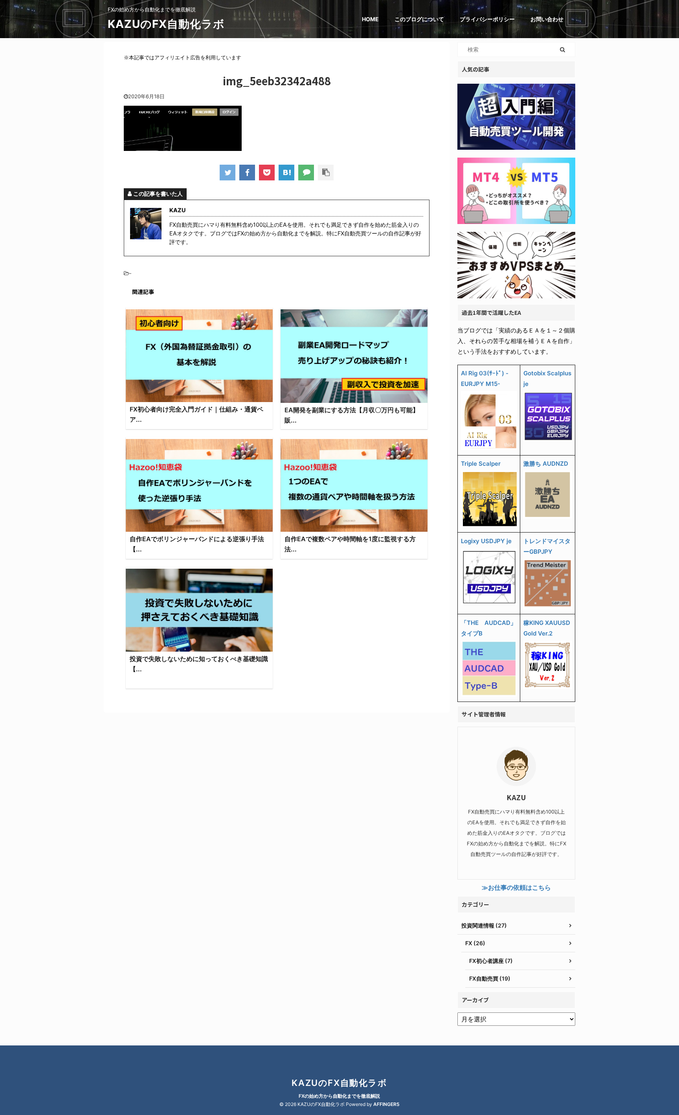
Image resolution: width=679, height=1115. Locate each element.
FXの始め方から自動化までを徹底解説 (339, 1096)
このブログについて (419, 19)
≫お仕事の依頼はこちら (516, 887)
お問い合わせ (546, 19)
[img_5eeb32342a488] (286, 172)
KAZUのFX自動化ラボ (166, 24)
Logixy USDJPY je (486, 541)
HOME (370, 19)
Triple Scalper (481, 463)
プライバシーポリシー (487, 19)
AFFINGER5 (386, 1104)
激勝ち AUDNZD (545, 463)
